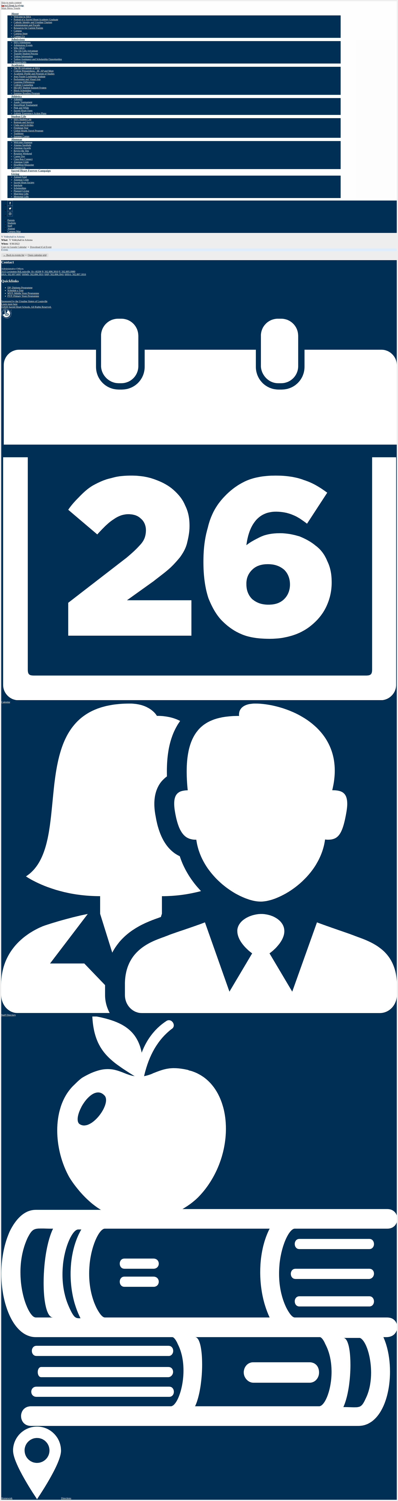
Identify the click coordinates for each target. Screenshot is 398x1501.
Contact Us (19, 36)
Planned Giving (21, 191)
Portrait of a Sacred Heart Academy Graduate (36, 19)
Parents (11, 220)
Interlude (18, 185)
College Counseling (23, 85)
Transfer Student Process (26, 53)
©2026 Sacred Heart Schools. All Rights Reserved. (26, 307)
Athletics (18, 99)
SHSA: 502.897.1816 (75, 274)
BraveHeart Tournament (25, 105)
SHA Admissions (22, 42)
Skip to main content (11, 2)
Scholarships (20, 188)
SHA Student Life (22, 119)
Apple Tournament (23, 102)
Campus (18, 30)
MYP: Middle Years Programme (23, 293)
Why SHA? (19, 48)
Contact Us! (19, 167)
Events (4, 249)
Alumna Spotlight (22, 145)
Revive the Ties (21, 150)
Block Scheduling (22, 90)
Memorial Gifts (21, 196)
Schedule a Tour (15, 290)
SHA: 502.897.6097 (11, 274)
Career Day (19, 156)
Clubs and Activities (23, 125)
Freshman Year (21, 128)
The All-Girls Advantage (26, 51)
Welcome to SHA (22, 16)
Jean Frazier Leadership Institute (29, 76)
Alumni (11, 228)
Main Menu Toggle (10, 8)
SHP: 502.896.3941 (54, 274)
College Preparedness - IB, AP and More (34, 71)
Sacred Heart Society (24, 182)
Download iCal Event (40, 247)
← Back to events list (13, 255)
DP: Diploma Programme (19, 287)
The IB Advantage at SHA (27, 68)
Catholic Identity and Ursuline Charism (33, 22)
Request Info (20, 62)
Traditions (18, 133)
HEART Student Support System (30, 87)
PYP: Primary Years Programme (23, 296)
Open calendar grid (37, 255)
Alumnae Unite (21, 162)
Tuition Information (23, 56)
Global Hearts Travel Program (28, 130)
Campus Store (21, 33)
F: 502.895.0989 (67, 271)
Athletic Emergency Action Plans (30, 113)
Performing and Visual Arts (27, 79)
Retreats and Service (24, 122)
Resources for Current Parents (28, 28)
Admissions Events (23, 45)
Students (11, 223)
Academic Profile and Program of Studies (34, 73)
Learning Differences (24, 82)
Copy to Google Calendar (14, 247)
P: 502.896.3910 (50, 271)
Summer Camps (21, 136)
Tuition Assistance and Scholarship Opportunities (38, 59)
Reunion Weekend (23, 153)
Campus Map (14, 231)
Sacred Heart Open (23, 110)
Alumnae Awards (22, 148)
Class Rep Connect (23, 159)
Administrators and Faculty (27, 25)
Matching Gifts (21, 193)
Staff (9, 226)
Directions (66, 1498)
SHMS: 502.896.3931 (33, 274)
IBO (6, 313)
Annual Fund (20, 177)
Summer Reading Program (27, 93)
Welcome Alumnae (23, 142)
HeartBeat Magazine (24, 164)
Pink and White (21, 107)
